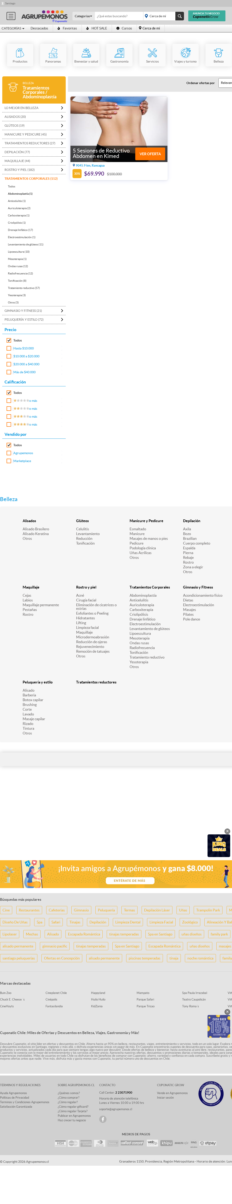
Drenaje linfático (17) (20, 229)
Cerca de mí (151, 28)
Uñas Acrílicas (141, 553)
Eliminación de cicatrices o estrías (96, 606)
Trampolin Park (208, 910)
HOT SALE (99, 28)
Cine (6, 910)
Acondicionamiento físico (202, 595)
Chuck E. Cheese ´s (12, 999)
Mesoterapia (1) (17, 258)
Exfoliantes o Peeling (92, 613)
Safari (55, 922)
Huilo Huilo (98, 999)
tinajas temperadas (124, 934)
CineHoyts (7, 1006)
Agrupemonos (23, 453)
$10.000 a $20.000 (26, 356)
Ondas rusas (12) (18, 266)
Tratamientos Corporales (150, 587)
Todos (11, 186)
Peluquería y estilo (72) (24, 319)
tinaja (173, 958)
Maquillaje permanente (41, 605)
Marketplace (22, 461)
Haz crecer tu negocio (72, 1120)
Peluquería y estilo (38, 682)
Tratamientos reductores (96, 682)
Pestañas (30, 610)
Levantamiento (88, 534)
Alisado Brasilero (36, 529)
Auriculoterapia (142, 605)
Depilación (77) (17, 152)
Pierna (188, 553)
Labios (28, 600)
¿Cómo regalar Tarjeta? (72, 1111)
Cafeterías (57, 910)
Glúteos (82, 521)
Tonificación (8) (17, 280)
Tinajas (74, 922)
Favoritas (70, 28)
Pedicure (136, 543)
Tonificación (85, 543)
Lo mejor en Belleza (22, 108)
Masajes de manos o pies (149, 538)
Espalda (189, 548)
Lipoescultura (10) (19, 251)
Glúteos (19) (14, 125)
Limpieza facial (87, 627)
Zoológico (190, 922)
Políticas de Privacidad (14, 1097)
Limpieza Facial (161, 922)
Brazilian (190, 538)
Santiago (10, 3)
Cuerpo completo (196, 543)
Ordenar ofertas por (200, 83)
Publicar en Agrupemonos (74, 1115)
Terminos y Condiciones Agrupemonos (24, 1102)
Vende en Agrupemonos (172, 1093)
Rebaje (188, 557)
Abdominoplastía (143, 595)
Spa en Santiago (160, 934)
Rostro (188, 562)
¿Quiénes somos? (69, 1093)
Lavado (28, 714)
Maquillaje (31, 587)
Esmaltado (138, 529)
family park (219, 934)
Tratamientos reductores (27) (30, 143)
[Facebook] (102, 1119)
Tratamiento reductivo (147, 657)
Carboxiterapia (141, 610)
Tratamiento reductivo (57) (24, 287)
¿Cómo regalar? (68, 1102)
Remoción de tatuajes (93, 651)
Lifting (81, 623)
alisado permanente (17, 946)
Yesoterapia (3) (17, 295)
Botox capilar (33, 700)
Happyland (98, 993)
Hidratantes (85, 618)
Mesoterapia (140, 638)
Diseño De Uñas (15, 922)
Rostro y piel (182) (20, 170)
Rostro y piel (86, 587)
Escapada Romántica (84, 934)
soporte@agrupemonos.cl (115, 1109)
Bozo (187, 534)
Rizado (28, 724)
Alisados (29, 521)
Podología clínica (143, 548)
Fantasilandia (54, 1006)
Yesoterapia (139, 662)
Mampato (143, 993)
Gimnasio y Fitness (198, 587)
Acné (80, 595)
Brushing (30, 705)
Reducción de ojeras (91, 642)
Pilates (188, 614)
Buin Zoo (5, 993)
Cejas (27, 595)
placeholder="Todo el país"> (162, 16)
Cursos (127, 28)
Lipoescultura (140, 633)
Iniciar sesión (165, 1097)
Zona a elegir (193, 567)
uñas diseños (191, 934)
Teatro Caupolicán (194, 999)
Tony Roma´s (190, 1006)
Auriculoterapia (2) (19, 208)
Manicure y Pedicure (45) (26, 134)
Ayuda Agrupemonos (13, 1093)
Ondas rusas (139, 643)
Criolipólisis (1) (17, 222)
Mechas (32, 934)
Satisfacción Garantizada (16, 1106)
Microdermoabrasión (92, 637)
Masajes (189, 610)
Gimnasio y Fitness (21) (23, 311)
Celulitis (82, 529)
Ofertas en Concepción (62, 958)
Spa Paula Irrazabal (194, 993)
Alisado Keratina (36, 534)
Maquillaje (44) (17, 161)
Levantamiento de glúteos (150, 629)
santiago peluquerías (18, 958)
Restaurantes (29, 910)
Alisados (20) (15, 117)
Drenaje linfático (142, 619)
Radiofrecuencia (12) (20, 273)
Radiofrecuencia (142, 648)
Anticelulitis (139, 600)
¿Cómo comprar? (68, 1097)
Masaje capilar (34, 719)
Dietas (188, 600)
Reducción (84, 538)
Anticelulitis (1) (17, 200)
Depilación (191, 521)
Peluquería (106, 910)
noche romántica (200, 958)
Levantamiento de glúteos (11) (26, 244)
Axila (187, 529)
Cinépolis (51, 999)
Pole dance (191, 619)
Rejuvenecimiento (90, 646)
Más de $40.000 (24, 372)
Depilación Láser (157, 910)
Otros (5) (13, 302)
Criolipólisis (139, 614)
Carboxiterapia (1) (19, 215)
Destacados (39, 28)
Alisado (28, 690)
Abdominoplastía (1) (20, 193)
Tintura (28, 728)
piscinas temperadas (144, 958)
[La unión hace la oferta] (45, 16)
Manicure (137, 534)
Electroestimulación (145, 624)
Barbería (29, 695)
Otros (27, 538)
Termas (129, 910)
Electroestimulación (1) (22, 237)
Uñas (183, 910)
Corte (27, 709)
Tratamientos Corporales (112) (31, 178)
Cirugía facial (86, 600)
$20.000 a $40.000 (26, 364)
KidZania (97, 1006)
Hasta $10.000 (23, 348)
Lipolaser (9, 934)
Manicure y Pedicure (146, 521)
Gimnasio (81, 910)
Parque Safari (145, 999)
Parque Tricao (146, 1006)
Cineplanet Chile (56, 993)
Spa (39, 922)
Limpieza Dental (127, 922)
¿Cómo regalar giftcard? (73, 1106)
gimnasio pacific (54, 946)
